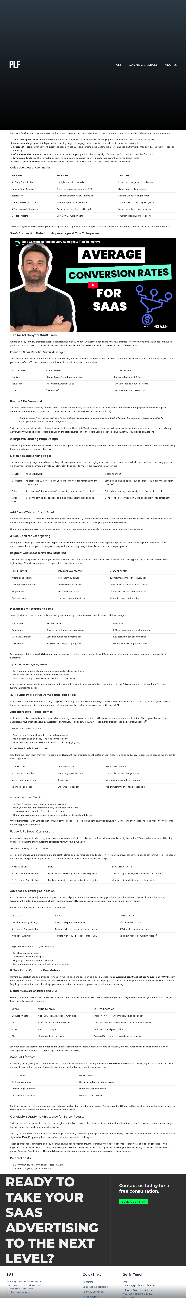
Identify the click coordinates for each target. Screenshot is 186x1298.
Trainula (75, 721)
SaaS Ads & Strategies (143, 64)
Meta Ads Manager (21, 636)
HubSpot (28, 654)
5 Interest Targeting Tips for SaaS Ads (32, 1168)
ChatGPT (19, 858)
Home (118, 64)
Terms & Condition (93, 1291)
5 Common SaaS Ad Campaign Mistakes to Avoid (38, 1164)
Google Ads (146, 146)
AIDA (140, 139)
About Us (171, 64)
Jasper (172, 854)
